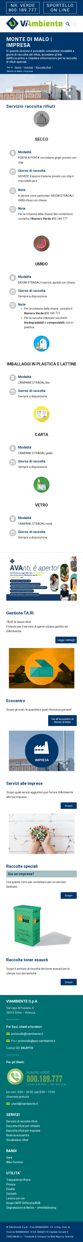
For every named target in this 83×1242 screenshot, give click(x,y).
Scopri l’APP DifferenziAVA (23, 1203)
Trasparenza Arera (18, 1179)
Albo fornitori (14, 1162)
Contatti (11, 1193)
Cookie (10, 1189)
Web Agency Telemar (62, 1236)
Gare (9, 1157)
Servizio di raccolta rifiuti (21, 1121)
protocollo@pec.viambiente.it (36, 1041)
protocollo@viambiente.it (27, 1033)
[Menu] (75, 24)
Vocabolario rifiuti (17, 1140)
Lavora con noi (15, 1198)
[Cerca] (66, 24)
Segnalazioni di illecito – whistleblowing (31, 1207)
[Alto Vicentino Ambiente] (34, 24)
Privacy (11, 1184)
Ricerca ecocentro (17, 1135)
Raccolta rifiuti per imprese (23, 1130)
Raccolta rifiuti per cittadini (23, 1126)
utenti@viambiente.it (24, 1103)
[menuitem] (66, 24)
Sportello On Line (60, 8)
